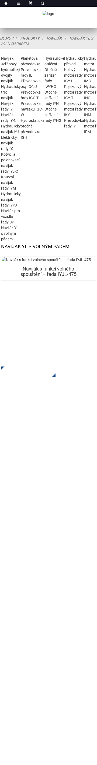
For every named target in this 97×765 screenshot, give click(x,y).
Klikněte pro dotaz (24, 372)
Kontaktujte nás (16, 604)
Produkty (29, 38)
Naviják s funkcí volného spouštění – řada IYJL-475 (48, 271)
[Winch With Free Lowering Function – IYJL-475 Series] (49, 260)
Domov (6, 38)
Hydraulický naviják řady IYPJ (11, 199)
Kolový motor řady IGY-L (73, 75)
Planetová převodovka (22, 476)
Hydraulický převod (19, 492)
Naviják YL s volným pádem (10, 233)
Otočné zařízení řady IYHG (52, 115)
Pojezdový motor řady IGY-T (73, 92)
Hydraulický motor (18, 500)
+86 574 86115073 (29, 683)
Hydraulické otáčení (20, 484)
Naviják (54, 38)
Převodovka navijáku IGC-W (32, 109)
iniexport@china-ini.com (37, 655)
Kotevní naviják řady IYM (8, 182)
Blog (5, 596)
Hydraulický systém (19, 516)
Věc (4, 579)
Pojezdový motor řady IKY (73, 109)
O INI (5, 555)
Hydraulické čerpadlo (21, 508)
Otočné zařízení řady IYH (51, 98)
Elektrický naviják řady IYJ (9, 143)
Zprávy (7, 587)
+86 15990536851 (34, 694)
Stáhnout (10, 571)
